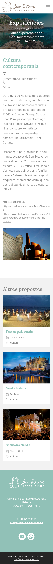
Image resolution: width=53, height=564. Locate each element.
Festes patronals (19, 331)
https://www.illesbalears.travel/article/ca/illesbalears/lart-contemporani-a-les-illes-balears (26, 218)
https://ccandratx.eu (14, 201)
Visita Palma (16, 388)
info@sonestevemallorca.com (26, 522)
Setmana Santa (18, 445)
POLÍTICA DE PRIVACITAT (26, 559)
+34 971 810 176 (27, 519)
